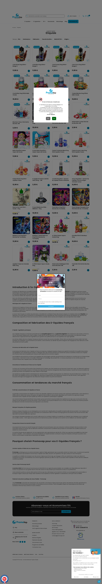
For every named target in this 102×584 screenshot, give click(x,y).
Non (48, 118)
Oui (54, 118)
